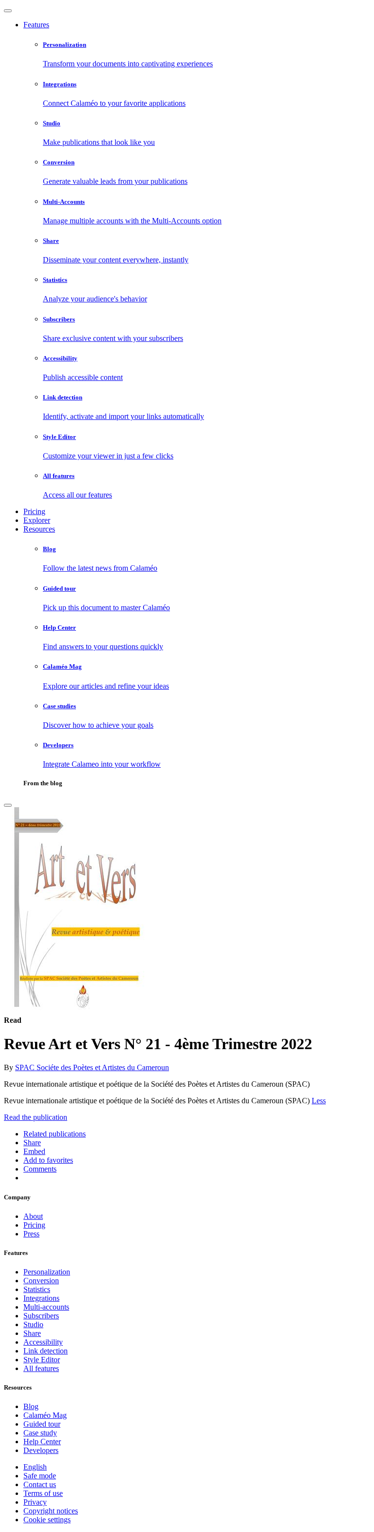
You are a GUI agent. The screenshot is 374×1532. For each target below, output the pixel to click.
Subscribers (41, 1316)
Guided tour (41, 1424)
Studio (33, 1324)
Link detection (45, 1351)
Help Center (42, 1441)
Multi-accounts (46, 1307)
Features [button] (36, 24)
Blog (30, 1406)
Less (319, 1100)
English (35, 1467)
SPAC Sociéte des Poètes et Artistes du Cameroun (92, 1067)
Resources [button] (39, 529)
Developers (40, 1450)
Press (31, 1234)
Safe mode (39, 1476)
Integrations (41, 1298)
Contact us (39, 1484)
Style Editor (41, 1359)
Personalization (46, 1272)
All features (41, 1368)
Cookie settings (47, 1519)
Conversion (41, 1280)
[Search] (8, 805)
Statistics (36, 1289)
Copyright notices (50, 1511)
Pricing (34, 511)
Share (32, 1333)
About (33, 1216)
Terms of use (43, 1493)
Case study (40, 1433)
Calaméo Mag (45, 1415)
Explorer (36, 520)
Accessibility (43, 1342)
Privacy (35, 1502)
